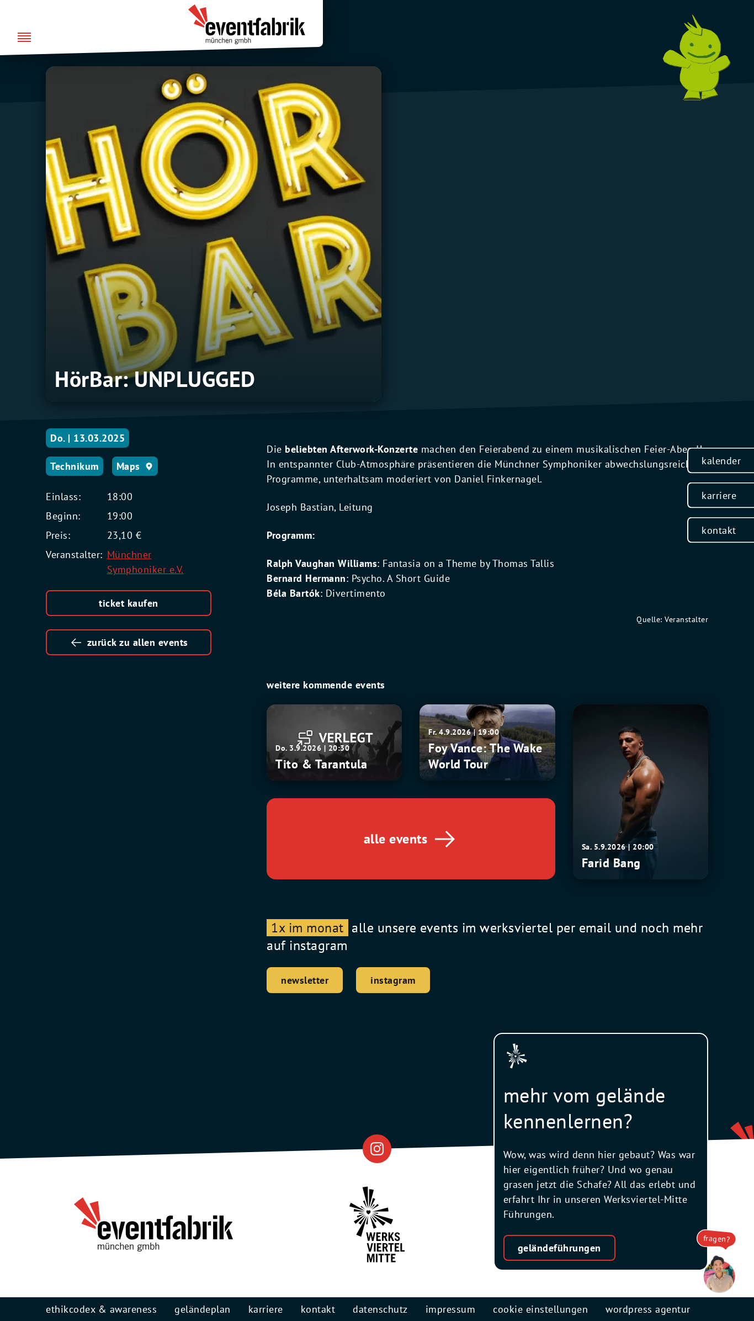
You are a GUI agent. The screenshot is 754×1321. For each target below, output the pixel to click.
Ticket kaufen (128, 603)
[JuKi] (696, 57)
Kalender (721, 460)
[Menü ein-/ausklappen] (24, 38)
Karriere (719, 495)
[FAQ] (716, 1275)
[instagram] (376, 1149)
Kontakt (719, 530)
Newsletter (304, 980)
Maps (128, 466)
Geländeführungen (559, 1248)
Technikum (74, 466)
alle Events (396, 838)
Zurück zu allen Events (137, 642)
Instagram (393, 980)
